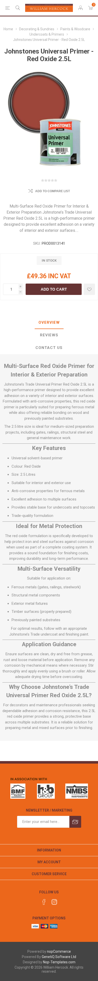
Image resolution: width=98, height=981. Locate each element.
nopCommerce (59, 951)
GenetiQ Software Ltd (59, 957)
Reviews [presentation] (49, 335)
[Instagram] (54, 902)
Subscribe (75, 822)
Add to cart (54, 289)
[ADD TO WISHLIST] (89, 289)
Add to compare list (52, 191)
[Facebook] (44, 902)
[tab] (49, 322)
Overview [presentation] (49, 322)
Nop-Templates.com (59, 962)
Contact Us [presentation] (49, 347)
